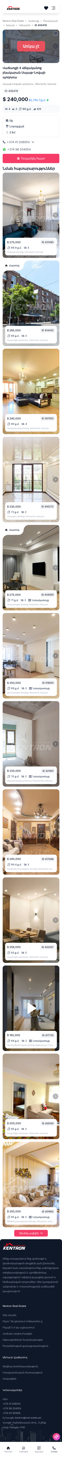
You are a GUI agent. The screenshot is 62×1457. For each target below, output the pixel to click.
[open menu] (53, 8)
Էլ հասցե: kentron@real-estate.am (22, 1417)
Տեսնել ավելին (29, 1233)
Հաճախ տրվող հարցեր (17, 1333)
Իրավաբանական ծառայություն (22, 1372)
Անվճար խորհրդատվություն (20, 1366)
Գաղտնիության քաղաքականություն (25, 1345)
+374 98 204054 (19, 149)
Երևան (10, 25)
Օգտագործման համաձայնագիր (23, 1339)
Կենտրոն (24, 25)
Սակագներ (9, 1378)
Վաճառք (33, 20)
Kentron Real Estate (13, 20)
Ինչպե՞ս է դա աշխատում (18, 1327)
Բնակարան (50, 20)
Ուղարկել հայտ (33, 158)
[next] (55, 215)
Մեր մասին (9, 1315)
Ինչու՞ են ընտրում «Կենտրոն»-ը (22, 1321)
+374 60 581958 (12, 1413)
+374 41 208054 (18, 142)
